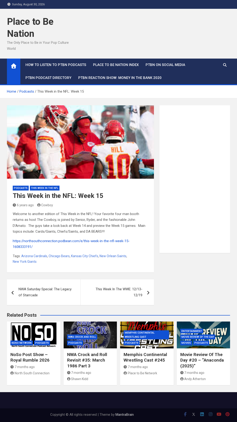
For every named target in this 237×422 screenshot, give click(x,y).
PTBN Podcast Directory (48, 78)
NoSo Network (22, 342)
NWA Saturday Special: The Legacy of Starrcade (45, 292)
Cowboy (47, 205)
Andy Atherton (195, 379)
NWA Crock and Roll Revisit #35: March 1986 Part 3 (87, 360)
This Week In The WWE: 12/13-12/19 (119, 292)
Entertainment (191, 331)
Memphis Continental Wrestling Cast (140, 335)
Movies (186, 342)
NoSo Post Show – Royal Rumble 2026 (30, 357)
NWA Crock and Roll (82, 336)
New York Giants (25, 261)
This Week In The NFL (44, 188)
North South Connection (32, 373)
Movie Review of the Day (197, 336)
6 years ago (25, 205)
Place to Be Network (142, 373)
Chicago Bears (59, 256)
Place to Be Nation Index (116, 65)
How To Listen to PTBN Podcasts (55, 65)
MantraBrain (124, 415)
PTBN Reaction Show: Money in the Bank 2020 (120, 78)
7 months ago (25, 367)
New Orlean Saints (113, 256)
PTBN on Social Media (165, 65)
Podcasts (21, 188)
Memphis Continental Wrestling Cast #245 (145, 357)
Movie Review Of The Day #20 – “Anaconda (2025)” (202, 360)
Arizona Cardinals (34, 256)
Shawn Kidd (79, 379)
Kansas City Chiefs (84, 256)
